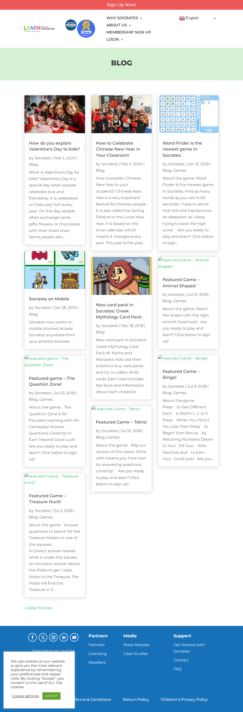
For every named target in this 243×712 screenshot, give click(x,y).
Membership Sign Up (128, 32)
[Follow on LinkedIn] (64, 637)
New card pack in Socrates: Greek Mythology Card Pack (119, 310)
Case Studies (135, 653)
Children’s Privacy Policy (184, 699)
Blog (33, 164)
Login (112, 40)
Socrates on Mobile (49, 299)
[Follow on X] (43, 637)
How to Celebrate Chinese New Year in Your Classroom (118, 149)
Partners (97, 645)
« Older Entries (38, 608)
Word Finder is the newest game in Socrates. (182, 149)
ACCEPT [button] (51, 696)
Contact (181, 660)
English (192, 18)
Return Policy (136, 699)
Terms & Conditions (92, 699)
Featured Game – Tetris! (121, 422)
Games (46, 399)
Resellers (97, 662)
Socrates (43, 158)
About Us (116, 25)
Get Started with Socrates (189, 648)
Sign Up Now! (121, 4)
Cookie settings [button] (25, 696)
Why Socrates (122, 18)
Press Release (136, 645)
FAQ (177, 669)
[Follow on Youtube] (74, 637)
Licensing (98, 653)
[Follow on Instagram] (53, 637)
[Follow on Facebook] (32, 637)
